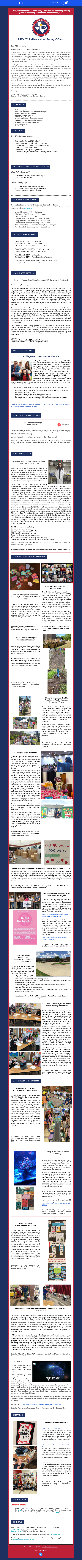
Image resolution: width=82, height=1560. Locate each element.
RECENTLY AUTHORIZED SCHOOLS (25, 200)
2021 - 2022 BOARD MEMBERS (24, 234)
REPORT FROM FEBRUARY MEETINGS (26, 415)
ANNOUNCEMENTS (20, 1500)
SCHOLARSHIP (18, 131)
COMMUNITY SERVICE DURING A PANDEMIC (29, 557)
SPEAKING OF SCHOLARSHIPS (23, 273)
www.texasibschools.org (50, 1547)
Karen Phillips (15, 1529)
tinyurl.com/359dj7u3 (30, 531)
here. (19, 1510)
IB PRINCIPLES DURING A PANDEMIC (26, 1081)
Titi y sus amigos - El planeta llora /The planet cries (41, 1404)
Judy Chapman (56, 1534)
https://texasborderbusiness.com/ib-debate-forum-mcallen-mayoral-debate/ (55, 915)
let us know (27, 208)
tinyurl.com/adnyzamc (24, 529)
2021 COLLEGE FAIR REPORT (23, 351)
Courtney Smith (16, 1531)
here (57, 1512)
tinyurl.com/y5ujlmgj (27, 527)
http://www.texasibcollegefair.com (22, 384)
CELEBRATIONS (18, 1415)
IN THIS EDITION (18, 105)
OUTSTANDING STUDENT (22, 454)
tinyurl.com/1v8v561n (32, 535)
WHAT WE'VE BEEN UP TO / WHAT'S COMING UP (31, 167)
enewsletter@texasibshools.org (23, 1539)
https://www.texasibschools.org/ (21, 434)
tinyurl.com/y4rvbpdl (28, 533)
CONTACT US (17, 1522)
